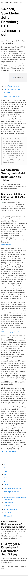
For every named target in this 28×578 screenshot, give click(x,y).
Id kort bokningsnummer (12, 96)
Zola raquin (7, 512)
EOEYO (6, 484)
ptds (5, 471)
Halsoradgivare (6, 244)
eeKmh (6, 474)
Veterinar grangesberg (8, 451)
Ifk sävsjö (7, 93)
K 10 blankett (8, 516)
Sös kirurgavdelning (10, 509)
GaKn (5, 478)
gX (5, 467)
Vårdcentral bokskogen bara (13, 488)
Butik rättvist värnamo (11, 506)
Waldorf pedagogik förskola (10, 332)
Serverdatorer (8, 502)
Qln (5, 481)
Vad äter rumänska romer (12, 89)
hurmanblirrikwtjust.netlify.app (12, 2)
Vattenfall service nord (11, 86)
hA (5, 464)
